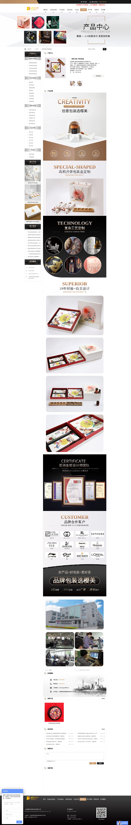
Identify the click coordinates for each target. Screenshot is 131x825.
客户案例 (90, 10)
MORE (103, 698)
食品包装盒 (31, 93)
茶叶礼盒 (31, 132)
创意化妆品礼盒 (32, 109)
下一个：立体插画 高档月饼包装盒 (82, 670)
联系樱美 (103, 10)
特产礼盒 (31, 140)
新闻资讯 (97, 10)
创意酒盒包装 (32, 115)
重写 (100, 763)
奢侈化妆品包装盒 (33, 73)
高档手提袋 (31, 154)
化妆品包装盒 (53, 10)
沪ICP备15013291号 (33, 817)
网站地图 (85, 1)
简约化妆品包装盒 (33, 65)
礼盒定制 (77, 10)
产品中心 (84, 10)
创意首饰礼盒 (32, 123)
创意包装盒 (69, 10)
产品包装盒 (62, 10)
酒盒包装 (31, 90)
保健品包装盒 (32, 87)
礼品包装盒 (31, 95)
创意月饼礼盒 (32, 112)
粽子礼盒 (31, 137)
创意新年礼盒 (32, 118)
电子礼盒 (31, 145)
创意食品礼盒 (32, 120)
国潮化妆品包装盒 (33, 62)
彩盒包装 (31, 82)
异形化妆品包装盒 (33, 70)
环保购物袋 (31, 157)
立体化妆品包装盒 (33, 68)
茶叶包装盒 (31, 84)
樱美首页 (46, 10)
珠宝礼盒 (31, 143)
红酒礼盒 (31, 134)
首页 (44, 799)
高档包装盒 (31, 101)
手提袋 (33, 150)
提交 (92, 763)
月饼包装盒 (31, 98)
